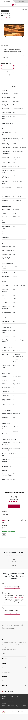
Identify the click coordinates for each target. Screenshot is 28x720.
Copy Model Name (9, 13)
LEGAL (3, 698)
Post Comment (23, 537)
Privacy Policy (11, 696)
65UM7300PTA (11, 555)
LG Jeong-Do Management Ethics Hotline (15, 711)
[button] (14, 31)
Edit (22, 519)
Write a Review (14, 506)
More (23, 634)
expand (26, 45)
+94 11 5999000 (18, 597)
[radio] (7, 67)
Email (3, 653)
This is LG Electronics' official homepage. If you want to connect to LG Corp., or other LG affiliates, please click (14, 706)
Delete (25, 520)
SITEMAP (4, 696)
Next (27, 31)
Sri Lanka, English (8, 691)
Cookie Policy (18, 696)
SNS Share (26, 9)
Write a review (5, 19)
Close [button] (13, 86)
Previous (1, 31)
